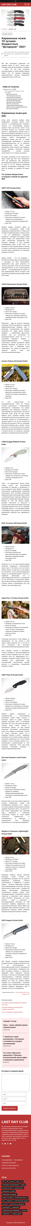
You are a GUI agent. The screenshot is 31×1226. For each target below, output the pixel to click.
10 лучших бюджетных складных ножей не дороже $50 (14, 91)
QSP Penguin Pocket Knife (12, 108)
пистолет (5, 1204)
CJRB (9, 52)
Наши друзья (18, 1160)
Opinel (27, 52)
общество (9, 1201)
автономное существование (10, 1184)
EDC (15, 52)
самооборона (6, 1207)
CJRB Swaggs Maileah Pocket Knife (14, 99)
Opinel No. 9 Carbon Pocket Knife (14, 102)
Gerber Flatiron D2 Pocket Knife (14, 97)
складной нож (18, 54)
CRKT (12, 52)
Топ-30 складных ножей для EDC (12, 1012)
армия (23, 1184)
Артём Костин (12, 29)
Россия (12, 1181)
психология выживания (17, 1204)
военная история (7, 1188)
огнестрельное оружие (21, 1201)
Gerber (18, 52)
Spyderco (8, 54)
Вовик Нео (6, 1062)
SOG (5, 54)
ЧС (22, 1181)
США (17, 1181)
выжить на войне (7, 1197)
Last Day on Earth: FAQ (8, 1168)
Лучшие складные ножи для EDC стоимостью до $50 (12, 1008)
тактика (24, 1210)
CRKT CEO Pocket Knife (12, 94)
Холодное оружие (7, 34)
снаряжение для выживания (11, 1210)
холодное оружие (16, 1213)
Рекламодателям (7, 1160)
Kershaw (23, 52)
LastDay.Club (6, 1029)
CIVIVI (5, 52)
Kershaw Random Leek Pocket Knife (15, 105)
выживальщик (19, 1188)
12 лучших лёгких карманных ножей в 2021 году (14, 1003)
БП (7, 1181)
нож (13, 54)
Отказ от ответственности (10, 1165)
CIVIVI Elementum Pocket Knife (14, 95)
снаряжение (15, 1207)
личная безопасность (21, 1197)
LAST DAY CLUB (9, 4)
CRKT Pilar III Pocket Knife (13, 103)
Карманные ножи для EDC (9, 89)
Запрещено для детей (9, 1162)
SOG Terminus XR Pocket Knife (13, 100)
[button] (25, 4)
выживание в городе (8, 1191)
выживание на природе (9, 1194)
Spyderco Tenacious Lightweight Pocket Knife (17, 107)
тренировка (5, 1213)
